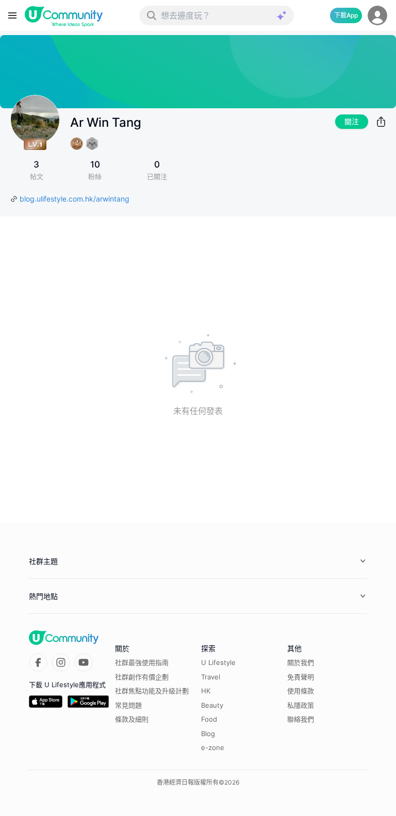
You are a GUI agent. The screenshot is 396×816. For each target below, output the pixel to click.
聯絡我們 (300, 719)
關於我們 (300, 662)
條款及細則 (131, 719)
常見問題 (128, 705)
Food (209, 719)
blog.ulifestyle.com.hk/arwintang (74, 198)
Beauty (212, 705)
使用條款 (300, 691)
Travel (210, 677)
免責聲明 (300, 677)
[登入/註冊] (377, 15)
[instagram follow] (61, 662)
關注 (351, 121)
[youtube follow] (83, 662)
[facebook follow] (38, 662)
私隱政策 (300, 705)
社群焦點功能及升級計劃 (152, 691)
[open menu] (12, 15)
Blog (208, 733)
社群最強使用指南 (142, 662)
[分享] (381, 121)
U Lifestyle (218, 662)
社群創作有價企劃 (142, 677)
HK (205, 691)
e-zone (212, 747)
